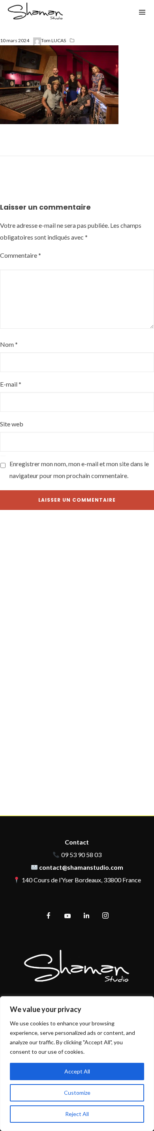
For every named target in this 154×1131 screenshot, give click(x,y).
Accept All (77, 1071)
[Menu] (142, 12)
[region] (77, 1063)
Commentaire (20, 255)
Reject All (77, 1114)
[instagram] (105, 916)
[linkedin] (86, 916)
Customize (77, 1092)
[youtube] (67, 919)
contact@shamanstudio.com (81, 867)
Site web (11, 424)
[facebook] (48, 916)
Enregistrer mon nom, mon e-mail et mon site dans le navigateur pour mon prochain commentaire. (79, 469)
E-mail (10, 384)
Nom (9, 344)
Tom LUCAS (53, 40)
